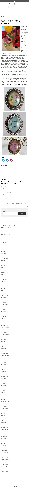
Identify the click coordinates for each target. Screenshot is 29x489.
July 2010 (3, 413)
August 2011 (4, 383)
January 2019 (4, 276)
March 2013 (4, 348)
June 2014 (3, 313)
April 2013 (3, 346)
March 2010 (4, 422)
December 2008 (5, 457)
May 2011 (3, 390)
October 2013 (4, 332)
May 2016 (3, 302)
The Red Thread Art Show (7, 229)
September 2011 (5, 381)
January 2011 (4, 399)
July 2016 (3, 297)
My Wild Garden (21, 206)
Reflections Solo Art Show (8, 225)
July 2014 (3, 311)
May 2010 (3, 418)
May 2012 (3, 367)
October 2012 (4, 360)
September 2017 (5, 283)
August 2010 (4, 411)
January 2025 (4, 251)
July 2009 (3, 441)
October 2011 (4, 378)
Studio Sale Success (6, 191)
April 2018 (3, 281)
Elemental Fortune (6, 227)
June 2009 (3, 443)
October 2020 (4, 272)
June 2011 (3, 387)
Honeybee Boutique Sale (14, 84)
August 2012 (4, 362)
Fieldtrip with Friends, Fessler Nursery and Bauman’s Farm (6, 183)
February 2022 (4, 258)
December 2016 (5, 295)
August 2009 (4, 438)
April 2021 (3, 267)
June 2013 (3, 341)
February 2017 (4, 293)
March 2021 (4, 269)
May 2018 (3, 279)
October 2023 (4, 253)
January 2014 (4, 325)
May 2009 (3, 445)
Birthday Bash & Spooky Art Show (9, 232)
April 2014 (3, 318)
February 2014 (4, 323)
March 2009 (4, 450)
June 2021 (3, 265)
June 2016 (3, 300)
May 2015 (3, 306)
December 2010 (5, 401)
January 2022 (4, 260)
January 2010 (4, 427)
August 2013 (4, 337)
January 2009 (4, 455)
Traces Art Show (5, 234)
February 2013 (4, 350)
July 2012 (3, 364)
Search (4, 211)
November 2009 (5, 431)
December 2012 (5, 355)
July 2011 (3, 385)
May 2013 (3, 343)
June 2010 (3, 415)
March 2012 (4, 371)
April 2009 (3, 448)
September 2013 (5, 334)
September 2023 (5, 256)
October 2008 (4, 462)
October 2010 (4, 406)
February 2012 (4, 374)
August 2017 (4, 286)
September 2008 (5, 464)
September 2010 (5, 408)
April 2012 (3, 369)
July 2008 (3, 468)
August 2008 (4, 466)
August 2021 (4, 263)
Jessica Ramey (14, 5)
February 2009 (4, 452)
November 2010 (5, 404)
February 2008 (4, 471)
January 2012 (4, 376)
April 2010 (3, 420)
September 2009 (5, 436)
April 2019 (3, 274)
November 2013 (5, 330)
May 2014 (3, 316)
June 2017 (3, 288)
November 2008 (5, 459)
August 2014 (4, 309)
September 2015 (5, 304)
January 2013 (4, 353)
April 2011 (3, 392)
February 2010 (4, 424)
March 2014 (4, 320)
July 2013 (3, 339)
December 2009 (5, 429)
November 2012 (5, 357)
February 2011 (4, 397)
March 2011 (4, 394)
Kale (10, 486)
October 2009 (4, 434)
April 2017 (3, 290)
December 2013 (5, 327)
